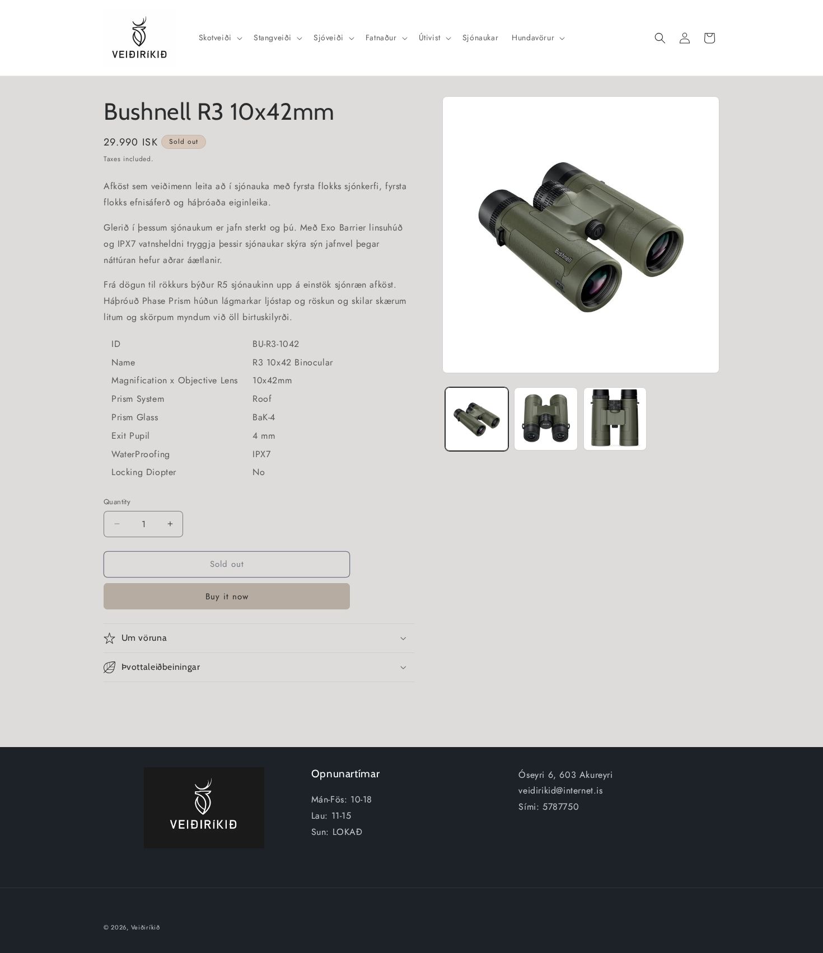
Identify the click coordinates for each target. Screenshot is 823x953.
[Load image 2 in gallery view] (545, 418)
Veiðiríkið (145, 927)
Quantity (117, 501)
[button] (219, 37)
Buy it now (227, 596)
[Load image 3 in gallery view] (615, 418)
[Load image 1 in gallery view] (476, 418)
